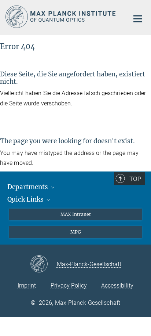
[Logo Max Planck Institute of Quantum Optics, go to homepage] (61, 17)
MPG (75, 232)
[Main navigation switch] (137, 18)
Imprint (27, 285)
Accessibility (117, 285)
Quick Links (26, 199)
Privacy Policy (69, 285)
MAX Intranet (75, 214)
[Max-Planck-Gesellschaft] (43, 264)
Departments (28, 187)
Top (135, 179)
